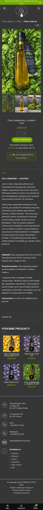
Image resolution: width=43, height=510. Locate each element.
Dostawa (15, 453)
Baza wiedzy (16, 465)
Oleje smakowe (30, 21)
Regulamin (16, 462)
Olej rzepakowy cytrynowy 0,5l (11, 355)
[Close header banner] (40, 2)
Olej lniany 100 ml (31, 355)
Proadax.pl (29, 488)
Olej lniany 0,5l (11, 382)
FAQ (13, 468)
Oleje (19, 21)
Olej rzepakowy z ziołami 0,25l (31, 383)
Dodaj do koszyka (22, 140)
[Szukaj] (38, 8)
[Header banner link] (18, 2)
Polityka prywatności (21, 493)
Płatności (15, 456)
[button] (11, 349)
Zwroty (14, 459)
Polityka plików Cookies (21, 490)
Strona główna (8, 21)
